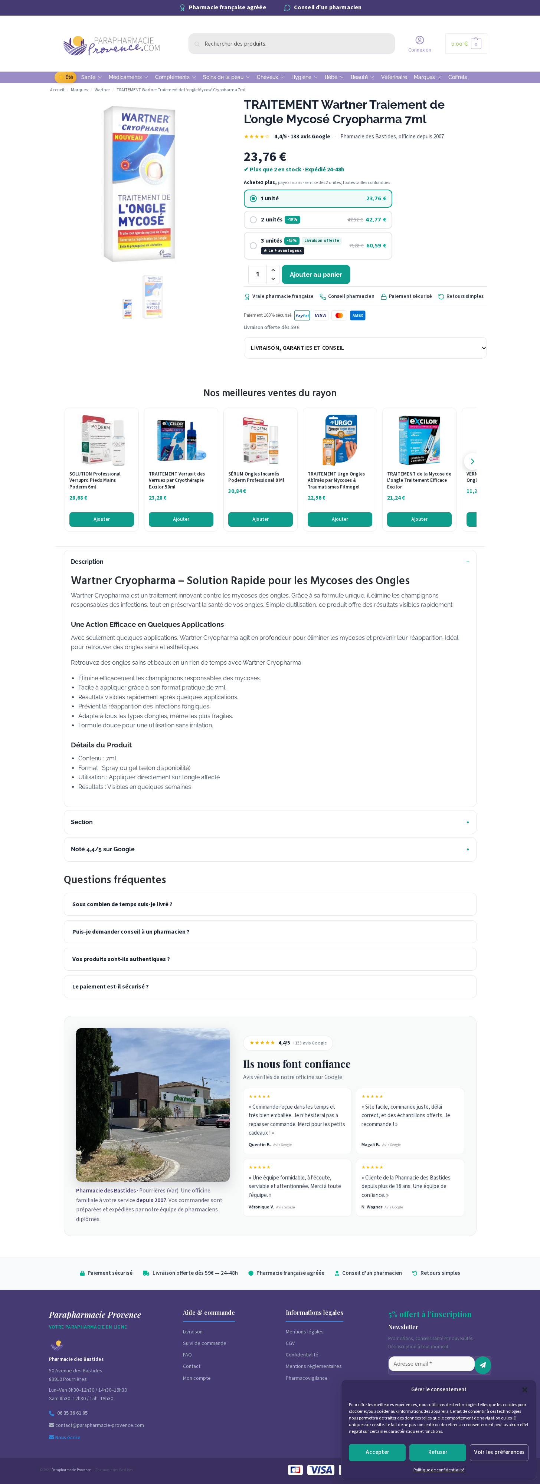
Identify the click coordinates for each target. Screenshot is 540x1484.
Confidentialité (302, 1355)
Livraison (193, 1332)
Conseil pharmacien (351, 296)
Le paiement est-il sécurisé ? (110, 987)
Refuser (438, 1452)
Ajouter (102, 519)
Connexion (419, 50)
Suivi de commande (204, 1343)
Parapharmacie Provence (71, 1470)
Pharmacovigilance (307, 1378)
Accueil (57, 90)
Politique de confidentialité (438, 1470)
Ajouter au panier (316, 274)
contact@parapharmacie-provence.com (99, 1425)
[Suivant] (472, 461)
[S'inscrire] (483, 1365)
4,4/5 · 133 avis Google (302, 137)
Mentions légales (305, 1332)
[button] (524, 1389)
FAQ (187, 1355)
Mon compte (197, 1378)
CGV (290, 1343)
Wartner (102, 90)
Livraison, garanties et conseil (297, 348)
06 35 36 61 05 (72, 1413)
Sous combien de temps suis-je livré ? (122, 904)
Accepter (377, 1452)
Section (82, 822)
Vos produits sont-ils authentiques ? (121, 959)
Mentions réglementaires (314, 1366)
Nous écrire (67, 1437)
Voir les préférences (499, 1452)
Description (87, 561)
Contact (191, 1366)
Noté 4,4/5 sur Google (103, 849)
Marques (79, 90)
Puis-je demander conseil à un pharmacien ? (131, 932)
